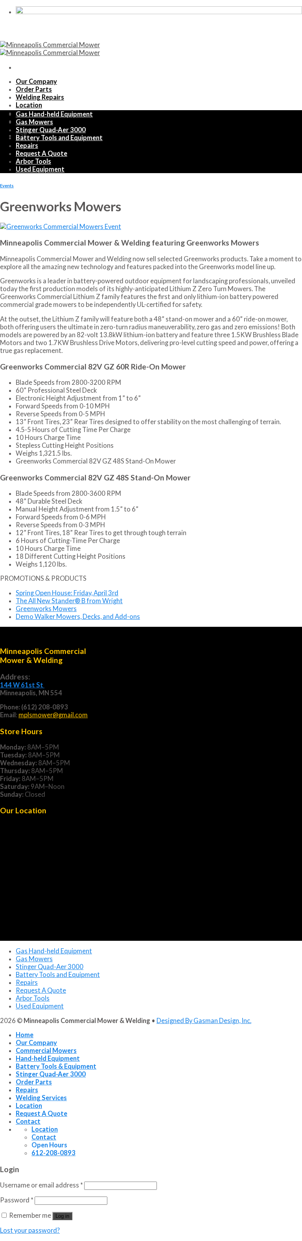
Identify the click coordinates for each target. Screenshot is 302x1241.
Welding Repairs (40, 97)
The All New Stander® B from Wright (69, 601)
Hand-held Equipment (48, 1058)
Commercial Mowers (46, 1050)
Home (24, 1035)
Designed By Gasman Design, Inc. (204, 1021)
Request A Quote (41, 153)
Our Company (36, 81)
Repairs (27, 146)
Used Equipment (40, 169)
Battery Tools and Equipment (59, 138)
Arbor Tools (33, 161)
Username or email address (41, 1185)
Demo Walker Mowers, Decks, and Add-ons (78, 616)
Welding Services (41, 1098)
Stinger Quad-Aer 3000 (51, 130)
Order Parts (34, 89)
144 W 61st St (22, 685)
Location (29, 105)
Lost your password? (30, 1230)
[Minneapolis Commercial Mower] (50, 49)
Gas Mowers (34, 122)
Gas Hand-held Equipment (54, 114)
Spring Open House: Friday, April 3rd (67, 593)
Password (16, 1200)
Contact (28, 1121)
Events (7, 185)
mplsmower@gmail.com (53, 715)
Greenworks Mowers (46, 609)
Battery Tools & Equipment (56, 1066)
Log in (62, 1216)
